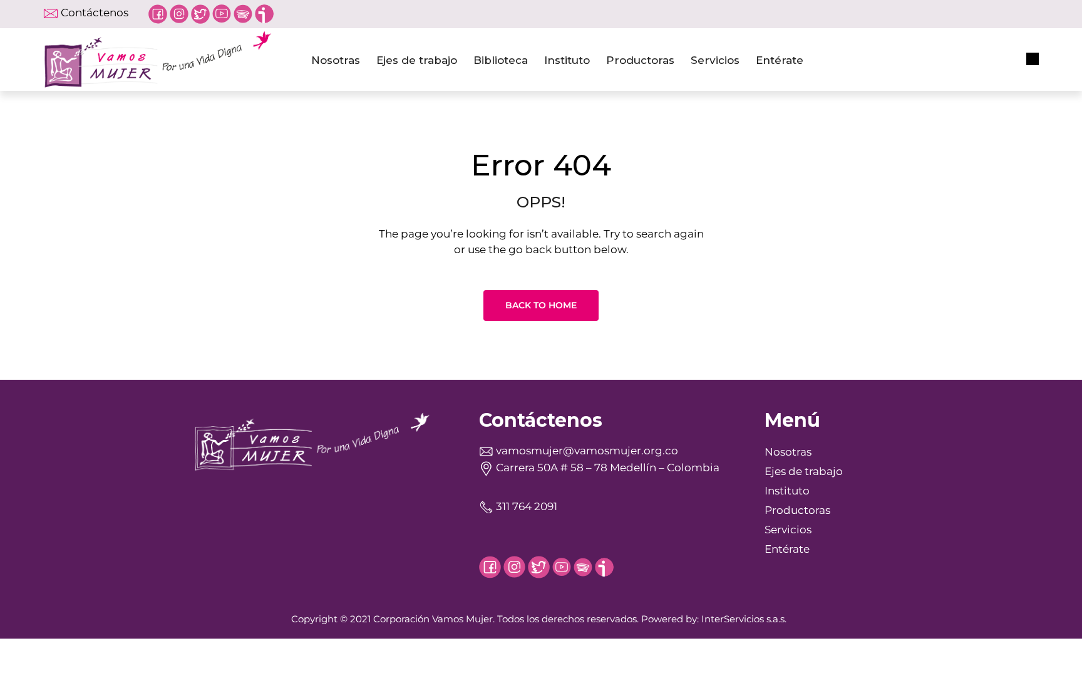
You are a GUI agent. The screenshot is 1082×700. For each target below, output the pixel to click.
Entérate (779, 60)
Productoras (640, 60)
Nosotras (335, 60)
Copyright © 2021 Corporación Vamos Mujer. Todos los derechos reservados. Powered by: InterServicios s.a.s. (538, 619)
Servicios (715, 60)
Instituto (567, 60)
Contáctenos (94, 12)
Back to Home (541, 305)
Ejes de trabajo (416, 60)
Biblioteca (500, 60)
